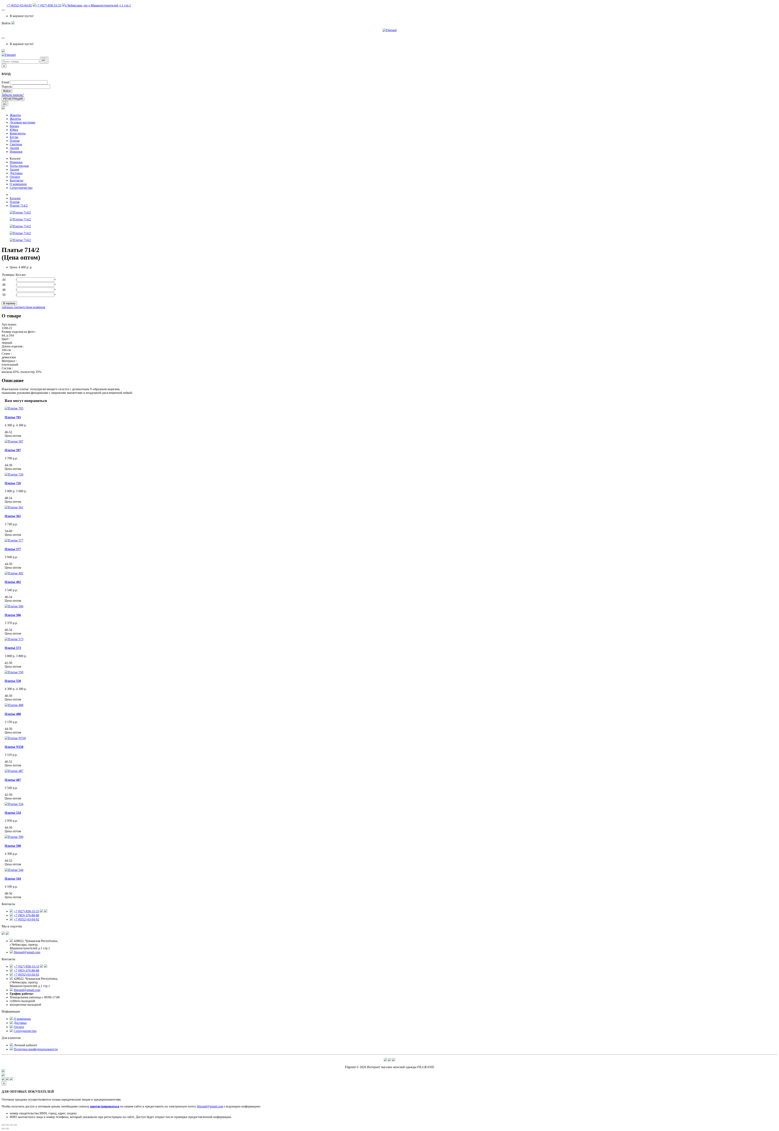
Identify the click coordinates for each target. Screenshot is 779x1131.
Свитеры (16, 144)
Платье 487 (13, 780)
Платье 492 (13, 582)
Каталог (15, 158)
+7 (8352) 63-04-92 (19, 5)
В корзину (9, 303)
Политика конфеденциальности (36, 1049)
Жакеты (15, 115)
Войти (7, 90)
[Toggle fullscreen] (11, 1125)
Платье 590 (13, 845)
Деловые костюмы (22, 122)
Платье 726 (13, 483)
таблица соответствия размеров (23, 307)
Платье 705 (13, 417)
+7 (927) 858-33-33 (48, 5)
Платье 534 (13, 812)
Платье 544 (13, 878)
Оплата (15, 176)
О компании (18, 184)
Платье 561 (13, 516)
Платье (14, 747)
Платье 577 (13, 549)
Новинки (16, 151)
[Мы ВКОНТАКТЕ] (3, 933)
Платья (14, 140)
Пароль (7, 86)
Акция (14, 148)
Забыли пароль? (13, 95)
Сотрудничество (21, 187)
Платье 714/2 (19, 205)
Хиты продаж (19, 166)
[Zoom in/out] (15, 1125)
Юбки (14, 129)
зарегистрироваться (104, 1106)
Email (5, 82)
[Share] (7, 1125)
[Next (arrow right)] (7, 1128)
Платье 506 (13, 615)
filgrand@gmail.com (27, 952)
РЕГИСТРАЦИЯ (13, 98)
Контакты (16, 180)
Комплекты (18, 133)
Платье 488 (13, 714)
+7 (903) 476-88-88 (26, 915)
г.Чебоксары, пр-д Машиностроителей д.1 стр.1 (98, 5)
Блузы (14, 137)
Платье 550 (13, 681)
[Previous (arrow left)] (3, 1128)
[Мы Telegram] (385, 1060)
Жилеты (15, 118)
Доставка (16, 173)
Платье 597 (13, 450)
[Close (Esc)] (3, 1125)
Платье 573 (13, 648)
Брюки (14, 126)
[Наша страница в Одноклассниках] (7, 933)
